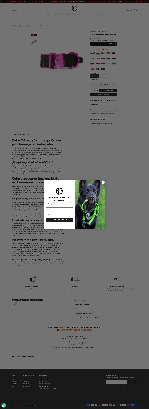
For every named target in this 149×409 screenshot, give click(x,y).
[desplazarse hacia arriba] (146, 406)
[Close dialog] (103, 182)
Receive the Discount (59, 220)
